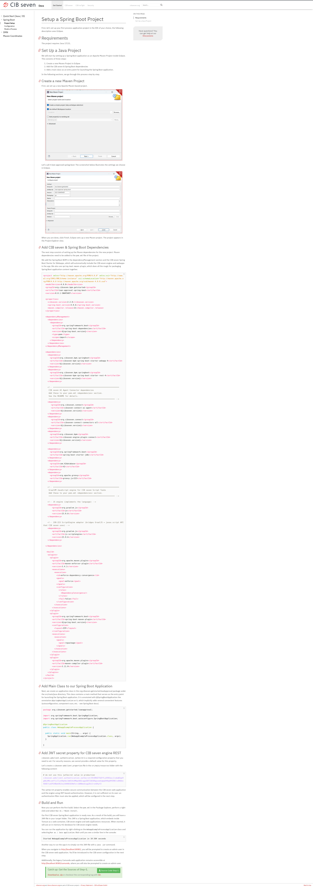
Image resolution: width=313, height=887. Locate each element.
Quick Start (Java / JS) (14, 16)
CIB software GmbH (100, 885)
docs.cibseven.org (54, 885)
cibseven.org (135, 5)
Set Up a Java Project (143, 21)
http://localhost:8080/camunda (56, 863)
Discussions (148, 36)
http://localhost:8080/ (71, 849)
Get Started (57, 5)
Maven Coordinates (12, 36)
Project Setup (9, 23)
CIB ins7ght (80, 5)
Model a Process (10, 29)
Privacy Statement (87, 885)
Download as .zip (55, 875)
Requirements (140, 18)
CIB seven (69, 5)
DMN (5, 32)
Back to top (307, 885)
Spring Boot (9, 19)
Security (91, 5)
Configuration (9, 26)
